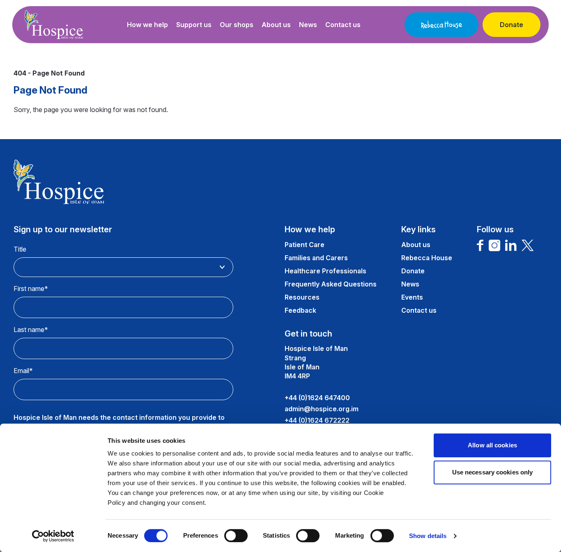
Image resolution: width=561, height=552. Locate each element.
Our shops (236, 25)
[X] (528, 245)
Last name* (31, 329)
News (308, 25)
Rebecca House (426, 258)
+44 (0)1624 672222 (317, 420)
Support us (194, 25)
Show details (427, 535)
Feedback (300, 310)
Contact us (343, 25)
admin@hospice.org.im (322, 409)
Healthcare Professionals (325, 271)
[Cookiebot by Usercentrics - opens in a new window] (53, 536)
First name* (31, 288)
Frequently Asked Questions (331, 284)
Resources (302, 297)
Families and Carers (316, 258)
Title (20, 249)
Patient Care (304, 244)
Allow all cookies (492, 445)
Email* (23, 370)
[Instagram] (494, 245)
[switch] (236, 535)
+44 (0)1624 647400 (317, 398)
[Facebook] (480, 245)
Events (412, 297)
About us (276, 25)
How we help (147, 25)
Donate (511, 25)
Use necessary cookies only (492, 472)
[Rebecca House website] (441, 24)
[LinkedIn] (511, 245)
